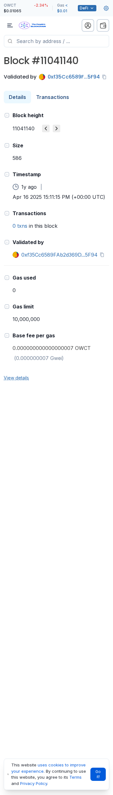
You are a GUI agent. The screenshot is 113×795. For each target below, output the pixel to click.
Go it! (98, 774)
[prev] (46, 128)
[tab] (17, 97)
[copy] (105, 77)
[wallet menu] (103, 25)
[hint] (7, 115)
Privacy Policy (33, 783)
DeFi (84, 8)
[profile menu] (88, 25)
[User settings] (106, 8)
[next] (56, 128)
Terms (75, 777)
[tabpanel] (56, 246)
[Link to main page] (37, 25)
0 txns (20, 226)
